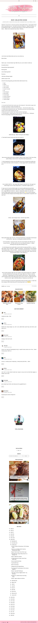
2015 (12, 604)
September (14, 580)
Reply (2, 318)
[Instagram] (35, 0)
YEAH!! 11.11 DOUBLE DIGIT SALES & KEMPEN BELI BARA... (18, 550)
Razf (5, 312)
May (12, 587)
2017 (12, 600)
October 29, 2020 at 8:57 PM (8, 381)
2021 (12, 537)
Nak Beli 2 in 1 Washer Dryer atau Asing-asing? (19, 576)
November (14, 542)
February (13, 593)
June (13, 586)
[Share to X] (5, 286)
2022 (12, 535)
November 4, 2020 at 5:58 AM (8, 392)
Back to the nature (15, 564)
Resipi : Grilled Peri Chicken (19, 20)
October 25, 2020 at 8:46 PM (8, 347)
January (13, 595)
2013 (12, 608)
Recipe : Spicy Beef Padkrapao (17, 571)
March (13, 591)
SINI (29, 239)
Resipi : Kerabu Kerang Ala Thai (19, 520)
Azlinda (5, 368)
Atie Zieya (6, 345)
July (12, 584)
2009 (12, 615)
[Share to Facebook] (6, 286)
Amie (5, 357)
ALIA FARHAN (25, 622)
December (14, 541)
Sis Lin (5, 323)
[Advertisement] (19, 439)
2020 (12, 539)
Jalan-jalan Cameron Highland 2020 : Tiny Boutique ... (19, 573)
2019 (12, 597)
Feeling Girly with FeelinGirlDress (17, 566)
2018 (12, 599)
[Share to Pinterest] (8, 286)
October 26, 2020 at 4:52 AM (8, 359)
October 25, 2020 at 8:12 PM (8, 336)
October (13, 544)
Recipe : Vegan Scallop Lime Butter (18, 578)
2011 (12, 611)
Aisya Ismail (6, 335)
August (13, 582)
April (13, 589)
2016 (12, 602)
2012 (12, 609)
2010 (12, 613)
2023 (12, 534)
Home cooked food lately (16, 561)
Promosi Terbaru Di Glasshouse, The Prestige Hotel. (20, 547)
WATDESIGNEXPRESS (33, 622)
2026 (12, 528)
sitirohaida (6, 380)
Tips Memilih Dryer (14, 562)
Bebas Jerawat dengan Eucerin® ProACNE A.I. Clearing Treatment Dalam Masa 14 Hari (19, 499)
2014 (12, 606)
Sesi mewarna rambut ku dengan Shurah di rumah (19, 477)
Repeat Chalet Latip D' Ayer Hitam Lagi (18, 552)
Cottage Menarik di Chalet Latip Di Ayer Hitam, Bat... (18, 559)
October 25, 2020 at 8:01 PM (8, 324)
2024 (12, 532)
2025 (12, 530)
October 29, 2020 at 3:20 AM (8, 369)
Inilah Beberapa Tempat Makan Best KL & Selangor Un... (19, 554)
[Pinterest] (7, 622)
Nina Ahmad (6, 390)
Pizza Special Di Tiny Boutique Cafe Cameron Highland (20, 569)
